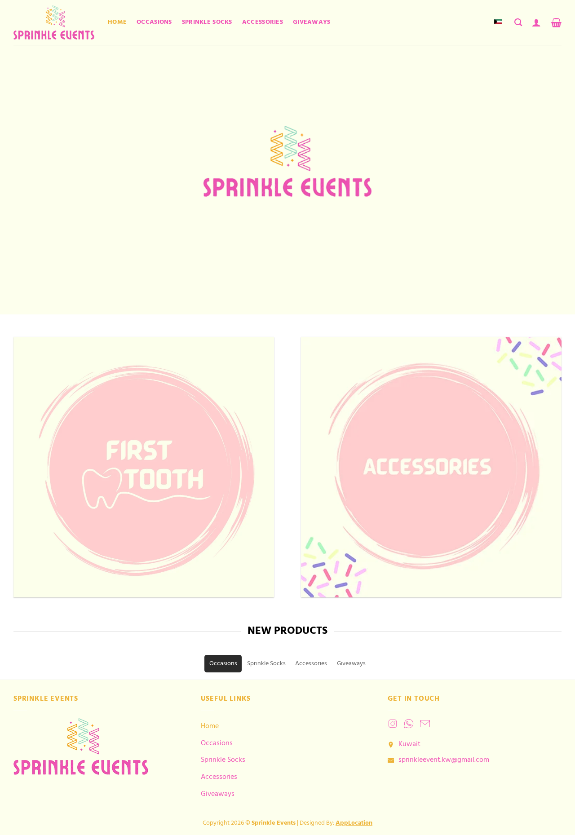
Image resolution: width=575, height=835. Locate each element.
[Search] (518, 22)
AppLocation (354, 823)
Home (117, 22)
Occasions (154, 22)
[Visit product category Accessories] (431, 467)
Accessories (262, 22)
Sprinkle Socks (207, 22)
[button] (536, 22)
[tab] (223, 663)
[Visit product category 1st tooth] (143, 467)
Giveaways (312, 22)
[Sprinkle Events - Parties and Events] (53, 22)
